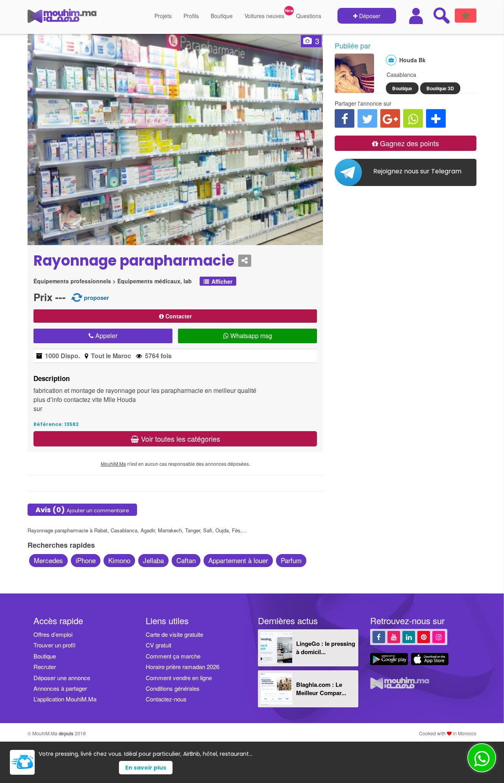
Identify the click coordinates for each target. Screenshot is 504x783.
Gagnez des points (408, 143)
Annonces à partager (60, 688)
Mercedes (48, 560)
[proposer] (76, 297)
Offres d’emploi (52, 634)
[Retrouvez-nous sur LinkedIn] (408, 637)
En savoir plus (266, 768)
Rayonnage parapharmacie (133, 261)
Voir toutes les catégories (179, 438)
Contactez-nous (166, 699)
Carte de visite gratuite (174, 634)
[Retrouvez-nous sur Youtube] (393, 637)
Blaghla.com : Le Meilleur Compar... (321, 688)
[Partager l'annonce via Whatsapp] (413, 118)
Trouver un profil (54, 645)
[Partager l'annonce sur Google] (390, 118)
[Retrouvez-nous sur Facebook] (378, 637)
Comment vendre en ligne (179, 677)
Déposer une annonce (61, 677)
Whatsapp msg (250, 335)
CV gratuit (158, 645)
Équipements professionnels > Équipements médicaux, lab (112, 281)
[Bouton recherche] (441, 15)
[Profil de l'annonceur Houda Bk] (354, 89)
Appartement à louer (238, 560)
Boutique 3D (440, 88)
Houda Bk (412, 60)
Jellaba (153, 560)
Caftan (186, 560)
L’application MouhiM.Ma (64, 699)
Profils (191, 16)
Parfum (291, 560)
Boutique (222, 16)
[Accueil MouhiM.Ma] (62, 19)
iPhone (86, 560)
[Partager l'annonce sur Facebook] (344, 118)
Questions (308, 16)
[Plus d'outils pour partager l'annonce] (436, 118)
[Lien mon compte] (417, 16)
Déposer (369, 16)
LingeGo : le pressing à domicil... (325, 647)
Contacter (178, 316)
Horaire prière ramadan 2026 (182, 666)
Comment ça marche (173, 656)
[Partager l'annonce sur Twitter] (367, 118)
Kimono (119, 560)
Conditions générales (173, 688)
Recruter (44, 666)
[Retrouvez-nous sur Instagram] (438, 637)
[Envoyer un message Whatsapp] (481, 757)
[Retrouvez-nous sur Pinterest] (423, 637)
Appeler (105, 335)
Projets (163, 16)
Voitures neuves (264, 16)
